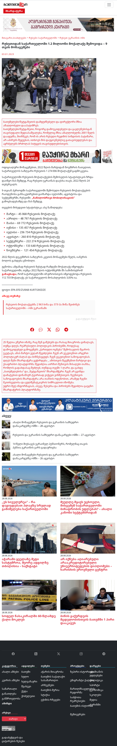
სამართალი (9, 688)
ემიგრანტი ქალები (82, 680)
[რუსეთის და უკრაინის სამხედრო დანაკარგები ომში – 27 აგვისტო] (6, 434)
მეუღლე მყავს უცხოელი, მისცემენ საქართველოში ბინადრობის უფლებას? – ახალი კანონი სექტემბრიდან (86, 507)
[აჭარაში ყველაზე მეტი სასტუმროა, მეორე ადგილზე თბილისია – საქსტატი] (29, 538)
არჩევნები (47, 685)
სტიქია (45, 695)
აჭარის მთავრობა (52, 671)
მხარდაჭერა (14, 11)
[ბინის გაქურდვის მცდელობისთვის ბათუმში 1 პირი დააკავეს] (87, 595)
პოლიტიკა (96, 680)
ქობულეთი (28, 696)
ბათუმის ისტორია (81, 705)
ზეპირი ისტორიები (82, 671)
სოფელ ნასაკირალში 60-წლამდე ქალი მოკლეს (29, 617)
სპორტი (95, 685)
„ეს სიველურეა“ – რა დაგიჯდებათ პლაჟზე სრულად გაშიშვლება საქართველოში (26, 505)
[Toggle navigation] (109, 5)
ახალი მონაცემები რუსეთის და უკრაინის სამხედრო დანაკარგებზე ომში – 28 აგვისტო (45, 424)
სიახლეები (19, 37)
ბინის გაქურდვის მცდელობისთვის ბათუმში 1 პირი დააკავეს (87, 619)
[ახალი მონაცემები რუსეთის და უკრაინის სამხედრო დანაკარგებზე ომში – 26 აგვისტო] (6, 456)
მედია (93, 699)
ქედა (24, 691)
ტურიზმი (95, 704)
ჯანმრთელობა (11, 698)
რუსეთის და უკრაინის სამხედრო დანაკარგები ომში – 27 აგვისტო (54, 435)
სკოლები (95, 695)
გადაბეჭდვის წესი (86, 318)
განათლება (9, 693)
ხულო (25, 676)
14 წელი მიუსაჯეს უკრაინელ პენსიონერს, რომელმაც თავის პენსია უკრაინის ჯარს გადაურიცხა (50, 445)
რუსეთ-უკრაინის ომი (72, 37)
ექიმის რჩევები (50, 699)
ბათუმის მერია (50, 690)
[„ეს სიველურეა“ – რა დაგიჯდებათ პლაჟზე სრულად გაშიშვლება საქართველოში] (29, 481)
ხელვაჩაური (29, 681)
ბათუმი (25, 671)
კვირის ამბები (11, 680)
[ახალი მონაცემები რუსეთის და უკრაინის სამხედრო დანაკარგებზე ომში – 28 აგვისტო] (6, 423)
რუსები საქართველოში (43, 37)
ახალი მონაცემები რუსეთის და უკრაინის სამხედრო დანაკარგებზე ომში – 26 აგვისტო (45, 456)
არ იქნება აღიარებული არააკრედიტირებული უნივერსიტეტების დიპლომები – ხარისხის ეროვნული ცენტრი (86, 564)
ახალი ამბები (10, 671)
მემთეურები (77, 714)
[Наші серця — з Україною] (15, 5)
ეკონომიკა (96, 690)
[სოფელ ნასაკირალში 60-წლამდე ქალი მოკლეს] (29, 595)
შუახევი (26, 686)
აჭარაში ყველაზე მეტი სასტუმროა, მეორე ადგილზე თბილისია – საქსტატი (25, 562)
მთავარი (7, 37)
